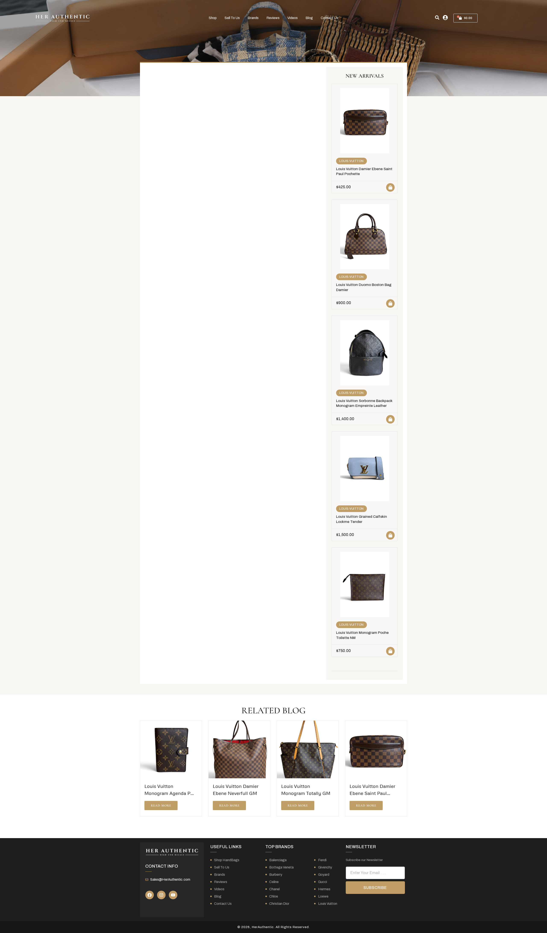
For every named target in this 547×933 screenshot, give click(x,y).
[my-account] (445, 17)
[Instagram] (161, 895)
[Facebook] (149, 895)
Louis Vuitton (351, 161)
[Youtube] (173, 895)
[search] (437, 17)
